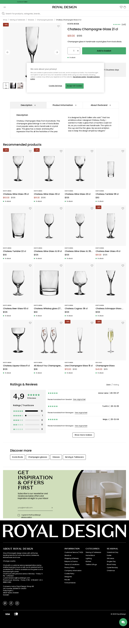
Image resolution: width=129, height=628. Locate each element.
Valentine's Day (112, 552)
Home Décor (90, 555)
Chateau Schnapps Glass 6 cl (109, 309)
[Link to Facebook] (11, 603)
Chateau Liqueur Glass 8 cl (16, 366)
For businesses (70, 582)
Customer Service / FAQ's (73, 552)
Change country (9, 561)
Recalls (67, 579)
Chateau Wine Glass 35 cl (16, 194)
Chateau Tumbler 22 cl (14, 251)
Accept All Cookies (74, 86)
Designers (68, 576)
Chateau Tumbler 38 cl (107, 194)
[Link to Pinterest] (5, 603)
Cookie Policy (69, 573)
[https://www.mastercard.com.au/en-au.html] (16, 614)
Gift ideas (110, 558)
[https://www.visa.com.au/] (7, 614)
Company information (73, 570)
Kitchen (88, 561)
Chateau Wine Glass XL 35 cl (78, 251)
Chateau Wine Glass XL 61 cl (48, 251)
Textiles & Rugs (91, 564)
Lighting (89, 558)
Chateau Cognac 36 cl (76, 309)
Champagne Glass (105, 366)
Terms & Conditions (71, 564)
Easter (109, 555)
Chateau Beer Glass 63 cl (15, 309)
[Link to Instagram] (17, 603)
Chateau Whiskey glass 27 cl (47, 309)
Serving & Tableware (93, 552)
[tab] (28, 105)
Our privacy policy (79, 77)
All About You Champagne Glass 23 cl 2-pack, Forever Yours (47, 366)
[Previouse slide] (7, 52)
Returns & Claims (70, 561)
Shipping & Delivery (71, 558)
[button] (121, 7)
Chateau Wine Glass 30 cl (47, 194)
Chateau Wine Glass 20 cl (77, 194)
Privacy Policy (69, 567)
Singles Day (111, 561)
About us (67, 555)
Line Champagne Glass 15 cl (79, 366)
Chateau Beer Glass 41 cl (108, 251)
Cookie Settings (55, 86)
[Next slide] (56, 52)
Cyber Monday (112, 567)
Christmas (111, 570)
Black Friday (111, 564)
